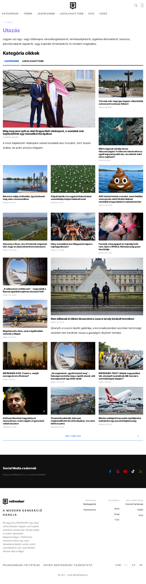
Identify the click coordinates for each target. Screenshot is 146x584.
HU (126, 565)
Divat (116, 514)
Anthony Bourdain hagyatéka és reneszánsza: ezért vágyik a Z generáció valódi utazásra (23, 421)
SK (141, 565)
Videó (103, 13)
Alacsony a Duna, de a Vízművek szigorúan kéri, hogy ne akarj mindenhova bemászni (25, 245)
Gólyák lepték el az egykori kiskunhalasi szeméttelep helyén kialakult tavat (71, 197)
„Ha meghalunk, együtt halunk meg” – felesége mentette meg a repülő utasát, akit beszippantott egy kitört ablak (73, 376)
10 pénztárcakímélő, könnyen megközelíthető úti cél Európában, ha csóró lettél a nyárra (73, 421)
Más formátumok (134, 500)
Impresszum (90, 509)
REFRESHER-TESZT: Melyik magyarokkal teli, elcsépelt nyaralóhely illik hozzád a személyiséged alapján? (119, 376)
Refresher (91, 500)
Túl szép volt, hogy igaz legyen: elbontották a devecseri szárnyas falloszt (121, 102)
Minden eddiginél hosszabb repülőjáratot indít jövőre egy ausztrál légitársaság (120, 419)
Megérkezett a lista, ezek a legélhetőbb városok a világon (23, 332)
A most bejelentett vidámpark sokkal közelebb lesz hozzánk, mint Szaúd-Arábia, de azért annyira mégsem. (47, 145)
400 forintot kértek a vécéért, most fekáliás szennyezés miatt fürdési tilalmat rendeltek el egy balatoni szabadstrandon (121, 199)
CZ (133, 565)
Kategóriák (113, 500)
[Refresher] (73, 5)
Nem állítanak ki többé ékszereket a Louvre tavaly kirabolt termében (92, 318)
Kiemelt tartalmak (134, 504)
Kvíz (91, 13)
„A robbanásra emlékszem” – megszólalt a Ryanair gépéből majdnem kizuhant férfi (24, 290)
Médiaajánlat (89, 504)
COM (118, 565)
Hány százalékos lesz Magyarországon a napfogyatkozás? (72, 245)
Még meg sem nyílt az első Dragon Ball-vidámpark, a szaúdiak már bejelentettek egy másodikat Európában (43, 132)
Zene (116, 508)
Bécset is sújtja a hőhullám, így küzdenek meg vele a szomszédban (24, 197)
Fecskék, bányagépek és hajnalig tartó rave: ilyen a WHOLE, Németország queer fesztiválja (120, 247)
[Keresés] (134, 5)
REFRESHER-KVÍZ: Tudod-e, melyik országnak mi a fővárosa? (21, 374)
